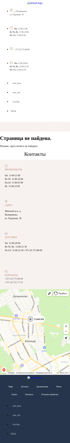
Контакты (29, 394)
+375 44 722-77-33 (14, 282)
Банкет (14, 394)
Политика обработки (49, 394)
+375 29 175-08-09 (21, 49)
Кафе (11, 386)
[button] (13, 127)
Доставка (24, 386)
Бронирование (42, 386)
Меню (58, 386)
